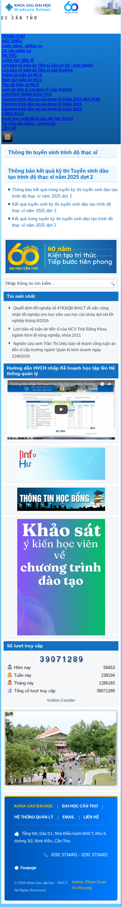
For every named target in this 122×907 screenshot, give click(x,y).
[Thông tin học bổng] (61, 256)
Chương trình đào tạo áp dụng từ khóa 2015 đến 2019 (50, 99)
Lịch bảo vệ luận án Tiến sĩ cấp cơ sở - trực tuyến (47, 65)
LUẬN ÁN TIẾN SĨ (17, 60)
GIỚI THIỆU (11, 41)
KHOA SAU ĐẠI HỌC (33, 806)
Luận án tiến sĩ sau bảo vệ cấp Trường (36, 89)
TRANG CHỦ (13, 36)
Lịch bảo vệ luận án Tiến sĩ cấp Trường (37, 70)
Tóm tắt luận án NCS (20, 84)
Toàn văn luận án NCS (21, 80)
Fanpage (28, 868)
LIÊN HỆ (9, 128)
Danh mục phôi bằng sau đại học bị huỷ (37, 118)
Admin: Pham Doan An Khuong (89, 885)
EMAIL (68, 817)
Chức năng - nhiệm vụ (21, 46)
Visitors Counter (61, 700)
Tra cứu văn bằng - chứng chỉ (28, 123)
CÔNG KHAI (12, 114)
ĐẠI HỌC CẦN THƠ (80, 806)
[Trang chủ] (61, 13)
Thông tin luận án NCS (21, 75)
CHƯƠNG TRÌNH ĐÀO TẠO (26, 94)
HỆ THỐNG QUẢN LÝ (33, 817)
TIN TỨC (9, 55)
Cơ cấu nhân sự (16, 51)
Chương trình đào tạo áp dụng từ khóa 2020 (41, 104)
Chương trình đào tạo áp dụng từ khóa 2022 (41, 109)
